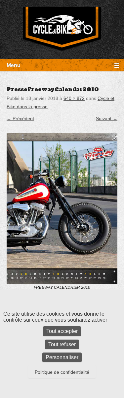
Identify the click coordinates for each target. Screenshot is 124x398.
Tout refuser (62, 344)
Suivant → (106, 118)
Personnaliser (62, 357)
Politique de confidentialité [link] (62, 372)
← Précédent (20, 118)
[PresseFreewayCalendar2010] (62, 208)
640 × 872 (74, 98)
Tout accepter (62, 331)
